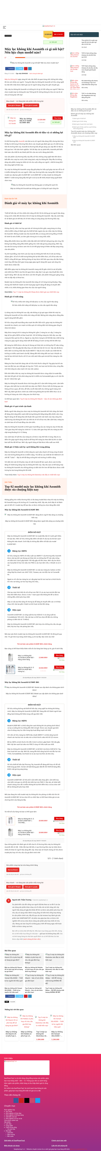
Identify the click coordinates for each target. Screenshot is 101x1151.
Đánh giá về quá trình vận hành (83, 124)
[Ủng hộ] (12, 57)
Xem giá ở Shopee (14, 105)
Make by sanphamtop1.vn (78, 1149)
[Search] (95, 27)
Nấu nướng (85, 87)
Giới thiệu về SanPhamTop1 (14, 1140)
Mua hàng (57, 118)
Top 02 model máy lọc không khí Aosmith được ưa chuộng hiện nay (84, 132)
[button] (34, 644)
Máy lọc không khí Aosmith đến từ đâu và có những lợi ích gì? (83, 110)
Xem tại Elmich (13, 870)
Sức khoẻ (84, 47)
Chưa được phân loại (11, 1120)
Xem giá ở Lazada (31, 105)
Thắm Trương (26, 900)
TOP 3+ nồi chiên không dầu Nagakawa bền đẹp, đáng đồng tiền (89, 95)
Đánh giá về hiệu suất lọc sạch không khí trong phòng (84, 127)
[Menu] (4, 27)
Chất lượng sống (11, 1127)
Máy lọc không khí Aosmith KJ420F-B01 (84, 136)
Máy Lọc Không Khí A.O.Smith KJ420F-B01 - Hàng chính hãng (26, 657)
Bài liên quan (76, 145)
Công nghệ (9, 1126)
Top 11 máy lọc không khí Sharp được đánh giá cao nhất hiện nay (36, 292)
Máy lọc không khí (11, 79)
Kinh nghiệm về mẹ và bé (14, 1118)
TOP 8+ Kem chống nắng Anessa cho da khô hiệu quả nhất (89, 55)
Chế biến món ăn (11, 1117)
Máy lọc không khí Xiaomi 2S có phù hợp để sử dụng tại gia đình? (11, 1036)
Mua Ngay (58, 34)
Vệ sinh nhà (8, 35)
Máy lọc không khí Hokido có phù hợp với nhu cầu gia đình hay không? (26, 1037)
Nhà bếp (8, 1131)
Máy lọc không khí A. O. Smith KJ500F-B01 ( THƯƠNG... (26, 821)
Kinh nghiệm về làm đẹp (13, 1113)
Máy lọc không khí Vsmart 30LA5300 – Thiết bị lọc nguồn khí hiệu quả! (57, 1037)
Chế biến (10, 1133)
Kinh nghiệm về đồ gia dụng (15, 1115)
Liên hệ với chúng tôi (59, 1145)
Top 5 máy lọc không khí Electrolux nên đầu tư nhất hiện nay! (38, 475)
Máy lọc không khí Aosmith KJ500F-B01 (84, 141)
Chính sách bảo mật (58, 1140)
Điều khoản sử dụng (12, 1145)
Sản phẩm (7, 1122)
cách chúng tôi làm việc (31, 939)
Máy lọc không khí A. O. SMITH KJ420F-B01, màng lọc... (26, 669)
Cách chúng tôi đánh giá (36, 73)
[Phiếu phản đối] (9, 57)
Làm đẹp (84, 60)
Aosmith (22, 141)
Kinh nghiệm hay (9, 1110)
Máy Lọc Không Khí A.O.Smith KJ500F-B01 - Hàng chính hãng (26, 832)
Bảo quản (10, 1136)
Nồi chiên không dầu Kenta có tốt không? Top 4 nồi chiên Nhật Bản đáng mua (90, 82)
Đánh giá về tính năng (80, 121)
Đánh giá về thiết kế (79, 118)
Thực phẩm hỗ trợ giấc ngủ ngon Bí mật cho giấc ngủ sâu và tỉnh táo (89, 42)
